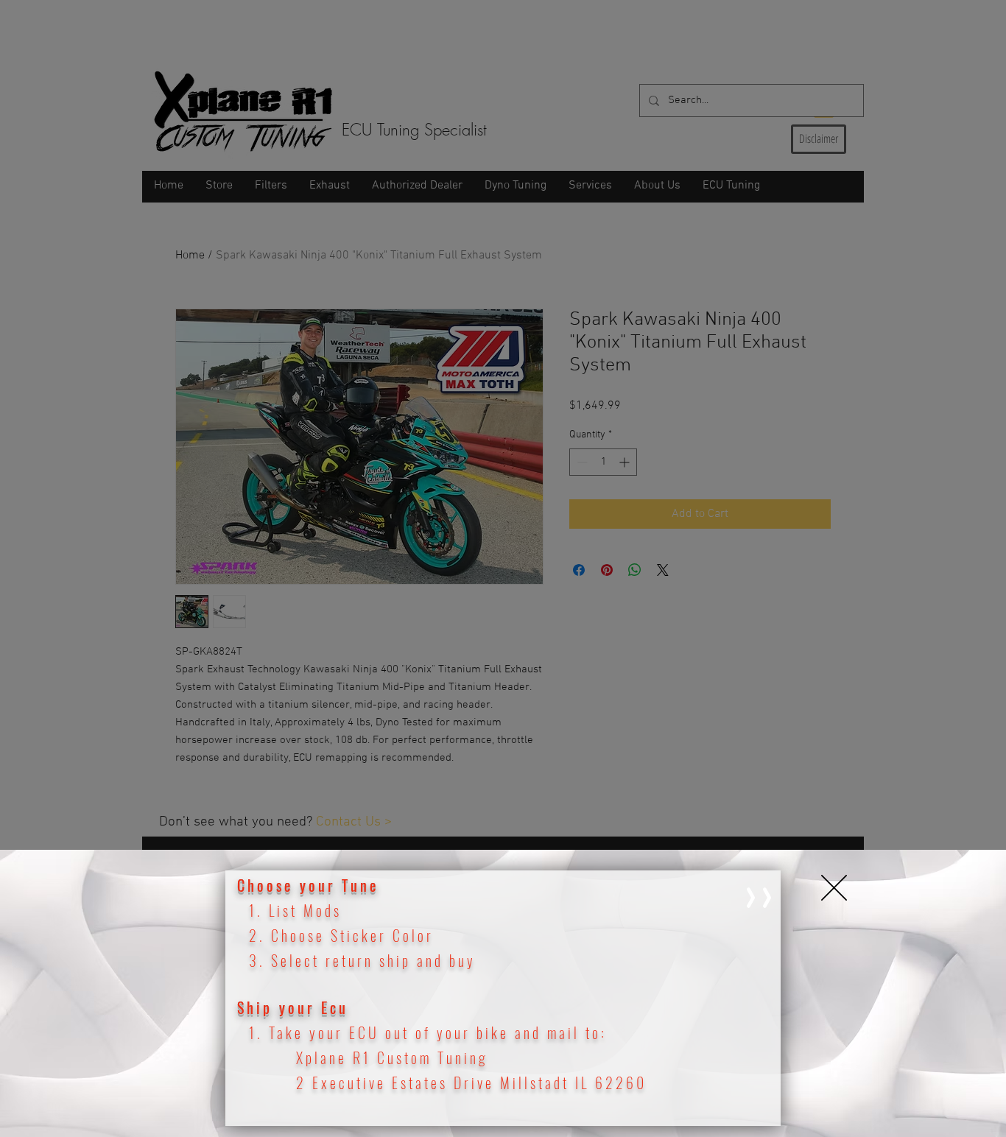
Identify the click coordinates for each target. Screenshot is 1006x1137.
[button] (834, 888)
